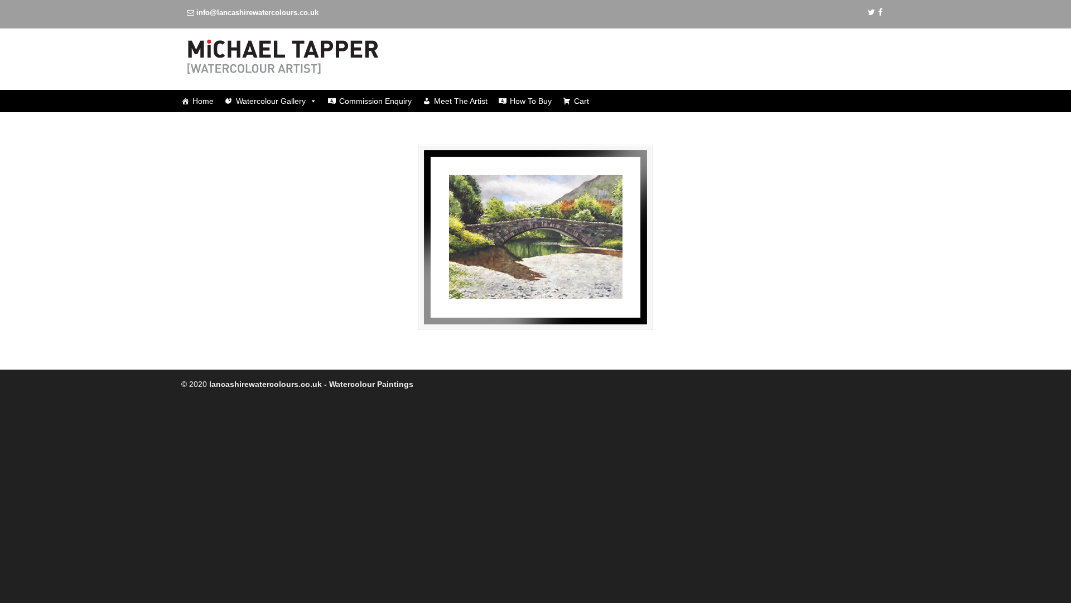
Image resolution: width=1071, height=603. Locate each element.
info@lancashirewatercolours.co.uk (257, 12)
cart (581, 101)
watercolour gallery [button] (271, 101)
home (203, 101)
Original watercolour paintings (315, 56)
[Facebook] (880, 12)
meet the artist (461, 101)
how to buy (531, 101)
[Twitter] (871, 12)
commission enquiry (375, 101)
